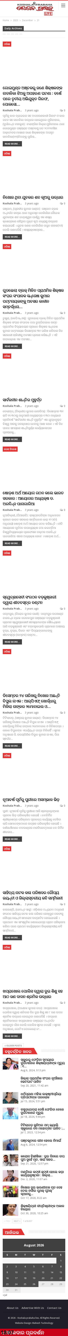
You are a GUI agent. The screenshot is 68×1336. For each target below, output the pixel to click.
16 (7, 1278)
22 (60, 1278)
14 (52, 1272)
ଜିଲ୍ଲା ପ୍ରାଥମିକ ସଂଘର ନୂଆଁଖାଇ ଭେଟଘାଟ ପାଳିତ (42, 1080)
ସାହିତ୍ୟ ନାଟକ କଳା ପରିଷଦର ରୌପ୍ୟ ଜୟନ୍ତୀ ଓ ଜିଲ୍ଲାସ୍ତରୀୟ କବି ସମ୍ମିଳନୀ (33, 895)
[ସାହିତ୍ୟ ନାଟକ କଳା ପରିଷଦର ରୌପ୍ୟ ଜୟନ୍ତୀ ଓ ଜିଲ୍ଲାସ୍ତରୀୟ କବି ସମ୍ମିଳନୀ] (34, 866)
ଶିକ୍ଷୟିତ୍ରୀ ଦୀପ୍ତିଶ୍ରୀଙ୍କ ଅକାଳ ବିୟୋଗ (42, 1207)
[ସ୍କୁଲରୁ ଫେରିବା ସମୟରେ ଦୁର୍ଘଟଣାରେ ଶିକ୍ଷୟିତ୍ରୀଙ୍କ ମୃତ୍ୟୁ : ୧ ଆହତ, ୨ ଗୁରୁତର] (10, 1064)
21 (52, 1278)
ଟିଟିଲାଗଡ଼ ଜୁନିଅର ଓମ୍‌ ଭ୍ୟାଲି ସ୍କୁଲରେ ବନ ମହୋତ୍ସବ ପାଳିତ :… (43, 1126)
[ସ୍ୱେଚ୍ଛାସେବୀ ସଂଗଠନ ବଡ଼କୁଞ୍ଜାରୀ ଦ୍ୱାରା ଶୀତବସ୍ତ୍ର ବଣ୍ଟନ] (34, 571)
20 (43, 1278)
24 (16, 1284)
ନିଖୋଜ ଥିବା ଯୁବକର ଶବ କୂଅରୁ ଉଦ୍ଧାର (33, 197)
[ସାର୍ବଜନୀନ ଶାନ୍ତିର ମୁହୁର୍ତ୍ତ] (34, 373)
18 (25, 1278)
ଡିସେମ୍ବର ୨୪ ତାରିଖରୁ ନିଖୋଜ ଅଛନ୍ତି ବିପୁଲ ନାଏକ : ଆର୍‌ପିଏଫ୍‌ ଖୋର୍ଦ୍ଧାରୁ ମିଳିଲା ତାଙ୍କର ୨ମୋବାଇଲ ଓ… (31, 701)
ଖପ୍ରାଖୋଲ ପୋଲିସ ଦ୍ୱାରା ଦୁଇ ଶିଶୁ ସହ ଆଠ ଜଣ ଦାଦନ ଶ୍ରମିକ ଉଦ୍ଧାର (33, 993)
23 (7, 1284)
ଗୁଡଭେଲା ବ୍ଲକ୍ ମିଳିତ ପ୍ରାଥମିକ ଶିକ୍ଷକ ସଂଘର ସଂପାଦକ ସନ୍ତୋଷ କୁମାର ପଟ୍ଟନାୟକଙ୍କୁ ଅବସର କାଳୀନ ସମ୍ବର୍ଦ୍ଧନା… (33, 298)
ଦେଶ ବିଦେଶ (10, 449)
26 (34, 1284)
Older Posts (14, 1045)
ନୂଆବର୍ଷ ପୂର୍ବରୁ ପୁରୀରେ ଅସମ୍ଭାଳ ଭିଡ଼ (31, 799)
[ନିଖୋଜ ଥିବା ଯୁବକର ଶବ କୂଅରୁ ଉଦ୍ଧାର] (34, 171)
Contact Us (54, 1308)
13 (43, 1272)
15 (60, 1272)
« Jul (5, 1294)
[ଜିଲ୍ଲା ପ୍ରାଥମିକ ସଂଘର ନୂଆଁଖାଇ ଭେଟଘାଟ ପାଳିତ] (10, 1082)
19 (34, 1278)
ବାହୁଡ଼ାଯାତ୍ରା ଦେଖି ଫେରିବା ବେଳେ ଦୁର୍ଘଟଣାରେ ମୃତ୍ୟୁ (42, 1111)
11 (25, 1272)
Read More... (12, 143)
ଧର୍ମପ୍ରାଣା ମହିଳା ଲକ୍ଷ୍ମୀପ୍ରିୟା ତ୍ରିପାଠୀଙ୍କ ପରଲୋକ (41, 1095)
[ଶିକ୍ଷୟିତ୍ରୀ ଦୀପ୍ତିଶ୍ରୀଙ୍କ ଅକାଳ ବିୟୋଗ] (10, 1210)
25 (25, 1284)
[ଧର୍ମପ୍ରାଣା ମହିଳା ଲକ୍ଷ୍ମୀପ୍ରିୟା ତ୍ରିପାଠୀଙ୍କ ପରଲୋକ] (10, 1098)
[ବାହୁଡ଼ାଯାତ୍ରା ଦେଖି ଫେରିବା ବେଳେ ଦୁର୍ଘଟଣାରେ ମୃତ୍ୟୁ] (10, 1113)
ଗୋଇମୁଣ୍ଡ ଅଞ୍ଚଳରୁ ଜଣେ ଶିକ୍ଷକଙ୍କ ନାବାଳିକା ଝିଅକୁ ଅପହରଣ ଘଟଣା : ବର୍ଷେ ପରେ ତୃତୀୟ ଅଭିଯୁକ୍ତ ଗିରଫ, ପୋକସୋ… (32, 96)
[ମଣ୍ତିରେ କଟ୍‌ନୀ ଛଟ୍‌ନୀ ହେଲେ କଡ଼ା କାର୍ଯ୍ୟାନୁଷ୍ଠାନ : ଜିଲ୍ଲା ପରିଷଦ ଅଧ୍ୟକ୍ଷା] (10, 1176)
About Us (12, 1308)
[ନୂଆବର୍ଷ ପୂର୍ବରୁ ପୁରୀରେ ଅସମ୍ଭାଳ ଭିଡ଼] (34, 773)
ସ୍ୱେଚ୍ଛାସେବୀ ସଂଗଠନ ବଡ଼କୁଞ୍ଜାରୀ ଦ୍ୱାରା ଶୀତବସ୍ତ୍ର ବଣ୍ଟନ (29, 599)
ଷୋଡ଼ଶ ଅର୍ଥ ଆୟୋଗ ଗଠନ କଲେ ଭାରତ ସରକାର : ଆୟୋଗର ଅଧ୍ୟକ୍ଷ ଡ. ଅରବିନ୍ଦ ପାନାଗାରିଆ (33, 498)
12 (34, 1272)
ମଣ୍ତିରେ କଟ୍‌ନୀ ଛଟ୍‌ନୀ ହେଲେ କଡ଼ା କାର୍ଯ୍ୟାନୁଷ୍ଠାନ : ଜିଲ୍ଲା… (42, 1173)
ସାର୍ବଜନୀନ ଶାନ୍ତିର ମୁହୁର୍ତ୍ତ (22, 399)
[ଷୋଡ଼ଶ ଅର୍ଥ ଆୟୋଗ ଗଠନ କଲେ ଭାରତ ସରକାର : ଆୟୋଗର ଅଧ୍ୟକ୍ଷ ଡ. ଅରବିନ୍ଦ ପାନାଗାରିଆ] (34, 467)
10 (16, 1272)
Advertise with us (33, 1308)
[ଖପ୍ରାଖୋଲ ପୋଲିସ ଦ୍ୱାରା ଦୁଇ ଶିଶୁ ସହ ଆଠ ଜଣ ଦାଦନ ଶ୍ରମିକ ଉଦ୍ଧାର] (34, 965)
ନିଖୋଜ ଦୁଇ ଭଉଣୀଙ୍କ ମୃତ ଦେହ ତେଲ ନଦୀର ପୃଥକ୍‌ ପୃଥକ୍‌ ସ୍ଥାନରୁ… (41, 1190)
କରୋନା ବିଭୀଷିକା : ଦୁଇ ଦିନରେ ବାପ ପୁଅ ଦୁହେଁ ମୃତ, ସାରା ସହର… (43, 1158)
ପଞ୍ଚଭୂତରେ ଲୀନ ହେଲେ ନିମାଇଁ (41, 1140)
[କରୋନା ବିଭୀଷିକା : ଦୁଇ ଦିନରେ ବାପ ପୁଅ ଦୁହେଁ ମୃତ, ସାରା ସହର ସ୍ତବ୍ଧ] (10, 1160)
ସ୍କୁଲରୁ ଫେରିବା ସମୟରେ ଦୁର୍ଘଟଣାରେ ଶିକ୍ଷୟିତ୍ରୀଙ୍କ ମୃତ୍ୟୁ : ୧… (43, 1062)
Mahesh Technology (42, 1323)
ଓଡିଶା (7, 44)
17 (16, 1278)
